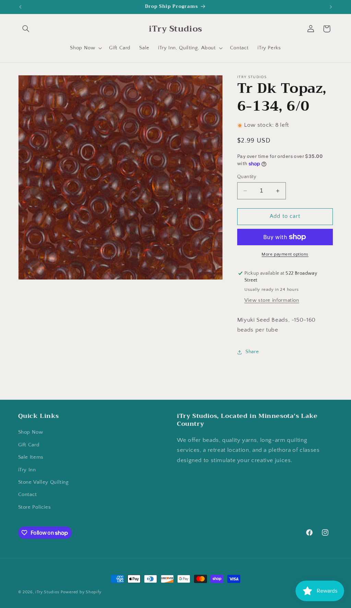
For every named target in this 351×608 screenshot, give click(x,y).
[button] (26, 29)
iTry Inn (27, 470)
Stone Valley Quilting (43, 482)
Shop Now (30, 432)
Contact (27, 494)
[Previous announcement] (20, 7)
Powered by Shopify (81, 592)
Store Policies (34, 507)
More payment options (285, 254)
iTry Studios (47, 592)
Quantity (246, 176)
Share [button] (252, 352)
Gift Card (29, 445)
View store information (271, 300)
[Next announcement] (330, 7)
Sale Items (31, 457)
